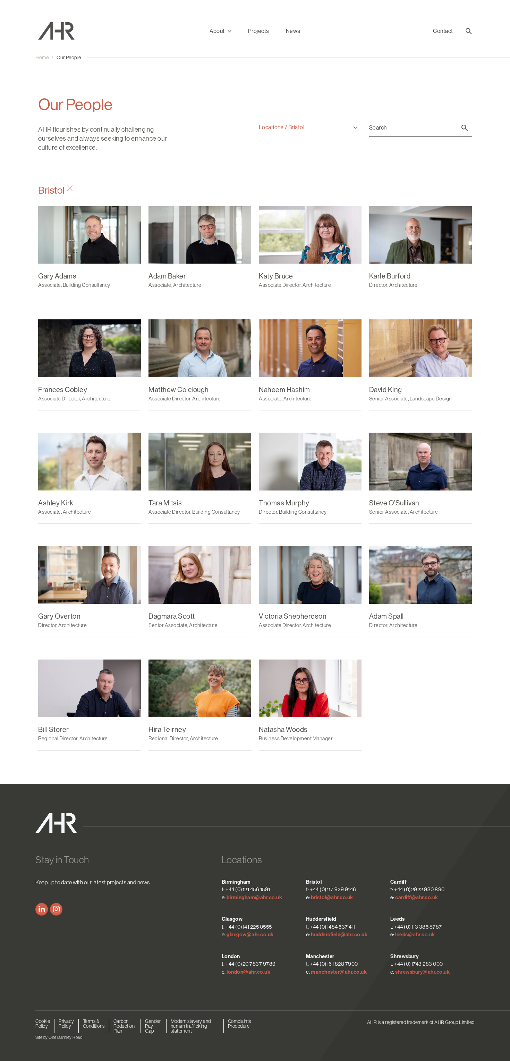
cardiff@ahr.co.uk (416, 897)
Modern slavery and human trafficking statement (191, 1026)
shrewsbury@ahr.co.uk (422, 972)
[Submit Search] (464, 128)
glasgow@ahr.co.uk (250, 934)
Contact (443, 31)
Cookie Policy (42, 1023)
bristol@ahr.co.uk (332, 897)
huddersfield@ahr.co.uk (339, 934)
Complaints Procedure (239, 1023)
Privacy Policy (66, 1023)
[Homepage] (62, 31)
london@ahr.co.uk (248, 972)
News (293, 31)
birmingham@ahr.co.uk (254, 897)
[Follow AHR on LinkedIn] (41, 909)
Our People (69, 57)
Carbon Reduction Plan (124, 1026)
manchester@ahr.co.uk (339, 972)
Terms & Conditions (94, 1023)
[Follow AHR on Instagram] (56, 909)
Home (42, 57)
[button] (220, 31)
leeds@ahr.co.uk (415, 934)
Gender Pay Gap (153, 1026)
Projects (258, 31)
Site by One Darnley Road (58, 1037)
